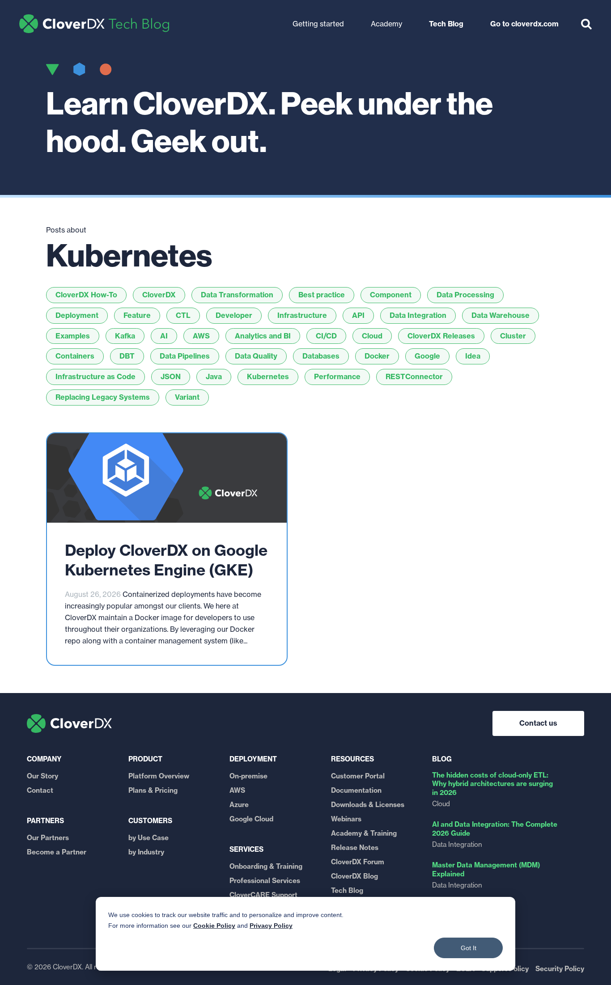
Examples (72, 335)
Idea (472, 355)
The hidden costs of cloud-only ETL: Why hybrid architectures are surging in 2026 (492, 784)
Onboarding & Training (265, 866)
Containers (74, 355)
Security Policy (559, 968)
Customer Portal (358, 776)
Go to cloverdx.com (524, 23)
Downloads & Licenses (367, 804)
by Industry (146, 852)
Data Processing (465, 294)
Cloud (372, 335)
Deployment (76, 315)
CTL (183, 315)
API (358, 315)
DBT (127, 355)
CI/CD (326, 335)
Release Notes (354, 847)
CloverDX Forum (357, 862)
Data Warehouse (500, 315)
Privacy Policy (271, 925)
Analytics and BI (263, 335)
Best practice (321, 294)
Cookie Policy (214, 925)
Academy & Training (364, 833)
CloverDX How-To (86, 294)
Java (214, 376)
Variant (187, 397)
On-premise (248, 776)
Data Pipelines (185, 355)
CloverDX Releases (441, 335)
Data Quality (256, 355)
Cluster (513, 335)
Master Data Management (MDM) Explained (486, 869)
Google (427, 355)
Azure (239, 804)
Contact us (538, 723)
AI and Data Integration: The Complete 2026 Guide (494, 828)
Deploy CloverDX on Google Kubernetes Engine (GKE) (166, 560)
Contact (40, 790)
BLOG (442, 759)
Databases (320, 355)
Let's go (224, 19)
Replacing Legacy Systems (102, 397)
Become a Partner (56, 852)
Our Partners (48, 837)
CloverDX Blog (354, 876)
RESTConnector (414, 376)
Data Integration (418, 315)
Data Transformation (237, 294)
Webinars (346, 819)
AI (164, 335)
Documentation (356, 790)
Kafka (125, 335)
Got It (468, 947)
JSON (171, 376)
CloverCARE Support (263, 895)
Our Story (42, 776)
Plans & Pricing (153, 790)
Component (391, 294)
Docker (377, 355)
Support (434, 12)
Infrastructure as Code (95, 376)
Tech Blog (94, 23)
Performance (337, 376)
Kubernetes (268, 376)
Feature (137, 315)
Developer (234, 315)
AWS (201, 335)
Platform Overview (158, 776)
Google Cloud (251, 819)
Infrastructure (302, 315)
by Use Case (148, 837)
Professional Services (264, 880)
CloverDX (159, 294)
